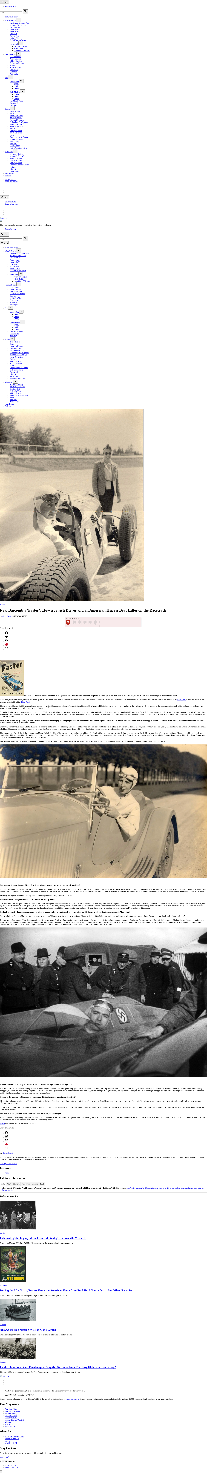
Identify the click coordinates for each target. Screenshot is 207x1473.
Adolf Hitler (181, 700)
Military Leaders (16, 61)
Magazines (9, 152)
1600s (16, 97)
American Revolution (18, 25)
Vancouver (26, 1184)
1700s (16, 94)
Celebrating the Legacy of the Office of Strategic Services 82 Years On (43, 1238)
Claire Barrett (7, 616)
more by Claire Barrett (8, 1164)
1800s (16, 88)
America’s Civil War (17, 156)
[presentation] (18, 20)
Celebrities (14, 70)
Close (5, 2)
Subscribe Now (11, 6)
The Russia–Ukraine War (19, 23)
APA (3, 1184)
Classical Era (14, 103)
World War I (14, 29)
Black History (15, 111)
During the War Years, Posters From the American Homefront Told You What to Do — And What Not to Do (66, 1290)
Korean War (14, 36)
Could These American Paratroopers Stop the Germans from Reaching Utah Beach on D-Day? (58, 1367)
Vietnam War (15, 38)
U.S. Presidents (15, 57)
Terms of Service (11, 182)
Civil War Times (16, 160)
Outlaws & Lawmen (17, 63)
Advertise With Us (12, 1439)
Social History (15, 146)
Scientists (13, 72)
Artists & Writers (16, 67)
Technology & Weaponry (19, 122)
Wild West (13, 144)
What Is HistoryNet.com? (14, 1437)
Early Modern (15, 92)
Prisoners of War (16, 118)
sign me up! (4, 1457)
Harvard (16, 1184)
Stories (2, 604)
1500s (16, 99)
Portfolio (3, 1285)
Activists (13, 65)
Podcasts (8, 176)
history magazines (72, 1399)
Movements (14, 44)
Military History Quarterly (19, 165)
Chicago (35, 1184)
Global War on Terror (18, 40)
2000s (16, 84)
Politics (12, 128)
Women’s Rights (20, 46)
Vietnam (13, 167)
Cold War (13, 34)
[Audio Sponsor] (121, 622)
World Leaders (15, 59)
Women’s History (16, 116)
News (12, 135)
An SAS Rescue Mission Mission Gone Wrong (28, 1329)
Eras (6, 78)
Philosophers (14, 74)
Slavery (12, 113)
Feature (3, 1325)
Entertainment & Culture (19, 137)
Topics (7, 109)
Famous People (10, 54)
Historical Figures (16, 139)
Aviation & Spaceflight (18, 124)
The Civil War (15, 27)
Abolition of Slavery (22, 51)
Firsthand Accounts (17, 120)
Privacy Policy (10, 180)
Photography (14, 141)
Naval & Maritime (16, 126)
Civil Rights (18, 48)
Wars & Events (10, 21)
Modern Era (14, 82)
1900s (16, 86)
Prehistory (13, 105)
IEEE (42, 1184)
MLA (9, 1184)
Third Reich (25, 702)
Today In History (11, 17)
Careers (8, 1441)
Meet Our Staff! (11, 1443)
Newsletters (9, 173)
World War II (15, 32)
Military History (16, 131)
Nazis (7, 1173)
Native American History (19, 148)
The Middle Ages (16, 101)
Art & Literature (16, 133)
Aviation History (16, 158)
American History (16, 154)
